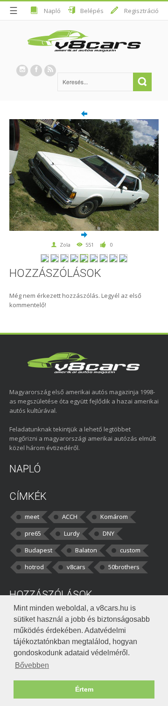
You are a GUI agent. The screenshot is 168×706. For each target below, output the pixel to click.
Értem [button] (84, 689)
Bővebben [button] (32, 665)
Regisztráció (141, 11)
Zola (65, 244)
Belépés (92, 11)
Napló (52, 11)
